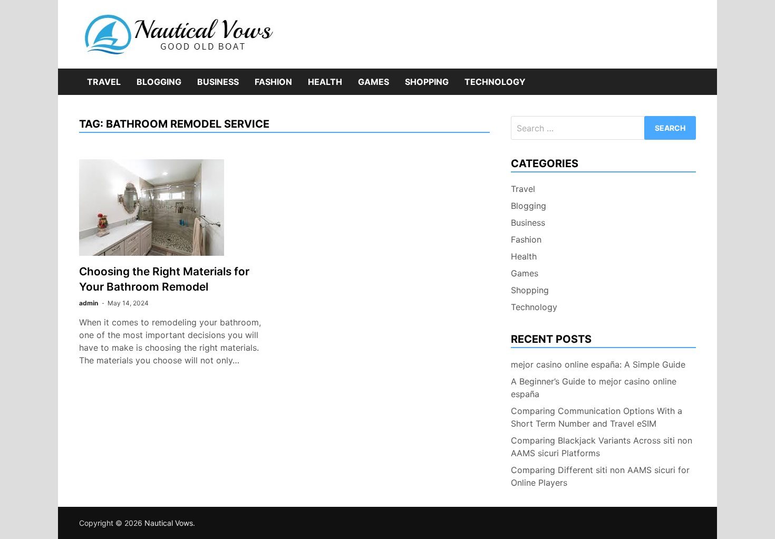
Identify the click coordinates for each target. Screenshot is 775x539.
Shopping (427, 81)
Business (218, 81)
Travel (104, 81)
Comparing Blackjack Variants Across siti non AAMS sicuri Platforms (601, 446)
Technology (495, 81)
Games (373, 81)
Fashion (273, 81)
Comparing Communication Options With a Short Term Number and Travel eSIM (596, 417)
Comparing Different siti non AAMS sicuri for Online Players (600, 476)
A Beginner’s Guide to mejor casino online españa (593, 387)
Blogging (159, 81)
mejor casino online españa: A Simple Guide (598, 364)
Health (325, 81)
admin (88, 303)
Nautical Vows (168, 522)
